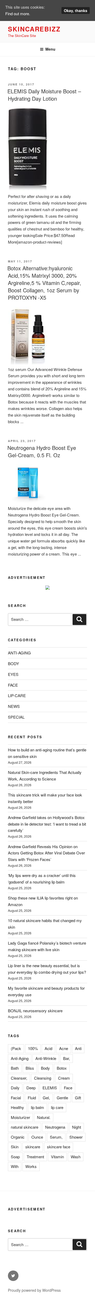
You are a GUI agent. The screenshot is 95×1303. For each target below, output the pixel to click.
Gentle (62, 1097)
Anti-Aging (19, 1058)
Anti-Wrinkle (45, 1058)
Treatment (35, 1156)
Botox (62, 1068)
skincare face (58, 1146)
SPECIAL (16, 717)
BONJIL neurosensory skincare (35, 1010)
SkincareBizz (34, 28)
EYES (13, 674)
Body (45, 1068)
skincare (32, 1146)
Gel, (46, 1097)
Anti (78, 1048)
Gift (78, 1097)
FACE (13, 685)
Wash (75, 1156)
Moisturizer (20, 1117)
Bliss (30, 1068)
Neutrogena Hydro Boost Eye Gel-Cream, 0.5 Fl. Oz (41, 451)
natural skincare (24, 1127)
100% (33, 1048)
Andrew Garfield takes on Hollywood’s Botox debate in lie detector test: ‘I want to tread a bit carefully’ (47, 824)
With (14, 1166)
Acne (63, 1048)
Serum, (56, 1137)
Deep (31, 1087)
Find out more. (17, 13)
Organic (18, 1137)
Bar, (66, 1058)
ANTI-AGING (19, 652)
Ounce (37, 1137)
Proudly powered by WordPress (34, 1290)
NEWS (14, 706)
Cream (64, 1078)
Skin (14, 1146)
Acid (48, 1048)
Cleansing (42, 1078)
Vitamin (57, 1156)
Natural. (43, 1117)
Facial (16, 1097)
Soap (15, 1156)
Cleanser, (19, 1078)
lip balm (37, 1107)
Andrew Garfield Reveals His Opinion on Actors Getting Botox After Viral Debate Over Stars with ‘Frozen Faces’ (46, 853)
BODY (13, 663)
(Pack (16, 1048)
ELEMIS (49, 1087)
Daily (15, 1087)
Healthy (17, 1107)
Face (68, 1087)
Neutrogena (55, 1127)
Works (31, 1166)
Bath (15, 1068)
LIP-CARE (17, 695)
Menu (50, 49)
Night (76, 1127)
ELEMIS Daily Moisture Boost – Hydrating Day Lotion (44, 94)
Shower (76, 1137)
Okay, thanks (75, 10)
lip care (57, 1107)
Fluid (32, 1097)
